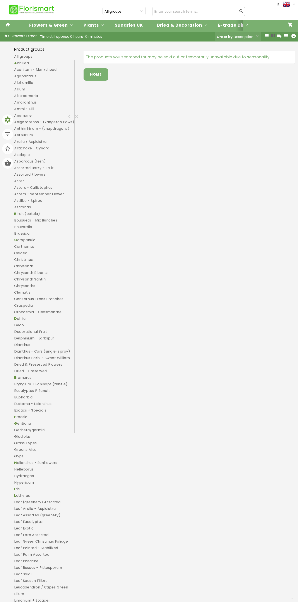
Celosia (20, 253)
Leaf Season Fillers (31, 580)
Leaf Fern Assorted (31, 534)
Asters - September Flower (39, 194)
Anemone (23, 115)
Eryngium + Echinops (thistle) (41, 384)
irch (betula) (27, 213)
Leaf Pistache (26, 561)
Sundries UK (129, 25)
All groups (23, 56)
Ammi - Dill (24, 108)
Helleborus (24, 469)
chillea (21, 63)
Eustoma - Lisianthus (32, 403)
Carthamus (24, 246)
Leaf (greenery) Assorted (37, 502)
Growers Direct (23, 35)
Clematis (22, 292)
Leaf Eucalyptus (28, 521)
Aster (19, 180)
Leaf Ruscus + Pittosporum (38, 567)
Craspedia (23, 305)
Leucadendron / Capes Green (41, 587)
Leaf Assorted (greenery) (37, 515)
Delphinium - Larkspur (34, 338)
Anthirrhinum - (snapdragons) (41, 128)
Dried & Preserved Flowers (38, 364)
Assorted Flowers (30, 174)
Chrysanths (24, 285)
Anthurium (23, 135)
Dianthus (22, 344)
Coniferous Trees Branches (38, 298)
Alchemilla (23, 82)
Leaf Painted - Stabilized (36, 547)
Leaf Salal (22, 574)
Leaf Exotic (24, 528)
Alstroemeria (26, 95)
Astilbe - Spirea (28, 200)
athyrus (22, 495)
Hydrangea (24, 475)
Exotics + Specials (30, 410)
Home (96, 74)
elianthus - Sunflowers (35, 462)
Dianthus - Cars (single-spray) (42, 351)
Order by (225, 36)
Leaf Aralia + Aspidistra (35, 508)
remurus (22, 377)
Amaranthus (25, 102)
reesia (20, 416)
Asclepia (22, 154)
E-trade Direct (235, 25)
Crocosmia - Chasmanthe (38, 312)
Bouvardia (23, 226)
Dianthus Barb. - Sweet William (42, 357)
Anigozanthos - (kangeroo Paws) (44, 122)
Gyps (19, 456)
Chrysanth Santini (30, 279)
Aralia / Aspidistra (30, 141)
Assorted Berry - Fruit (34, 167)
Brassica (21, 233)
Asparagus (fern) (30, 161)
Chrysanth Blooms (31, 272)
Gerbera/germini (29, 429)
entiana (22, 423)
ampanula (25, 239)
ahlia (20, 318)
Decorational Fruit (30, 331)
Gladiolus (22, 436)
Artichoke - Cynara (31, 148)
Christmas (23, 259)
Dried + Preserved (30, 371)
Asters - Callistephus (33, 187)
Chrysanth (23, 266)
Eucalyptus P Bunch (32, 390)
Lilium (19, 593)
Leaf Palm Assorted (31, 554)
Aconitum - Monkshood (35, 69)
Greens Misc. (25, 449)
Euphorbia (23, 397)
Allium (19, 89)
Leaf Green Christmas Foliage (41, 541)
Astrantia (22, 207)
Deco (19, 325)
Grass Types (25, 443)
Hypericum (24, 482)
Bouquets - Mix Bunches (35, 220)
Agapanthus (25, 76)
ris (17, 488)
